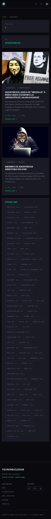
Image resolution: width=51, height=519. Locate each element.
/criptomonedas (29, 222)
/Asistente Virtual (31, 259)
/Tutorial (13, 217)
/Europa (12, 410)
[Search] (36, 4)
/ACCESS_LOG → (11, 119)
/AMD (28, 228)
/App (25, 295)
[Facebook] (29, 488)
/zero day (13, 426)
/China (30, 337)
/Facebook (13, 254)
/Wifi (38, 415)
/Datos (23, 322)
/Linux (11, 269)
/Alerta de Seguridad (31, 269)
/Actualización (15, 311)
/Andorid (37, 379)
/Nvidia (24, 275)
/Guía (25, 410)
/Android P (36, 358)
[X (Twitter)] (35, 488)
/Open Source (14, 400)
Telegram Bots (8, 492)
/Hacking (32, 306)
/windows (12, 301)
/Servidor (30, 389)
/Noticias (13, 207)
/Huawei (26, 363)
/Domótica (25, 290)
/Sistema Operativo (17, 379)
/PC (26, 384)
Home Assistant (8, 496)
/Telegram (13, 212)
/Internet (13, 280)
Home (3, 488)
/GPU (11, 342)
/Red (30, 400)
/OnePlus (38, 322)
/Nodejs (12, 295)
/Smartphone (14, 337)
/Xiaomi (28, 254)
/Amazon (12, 259)
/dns (11, 394)
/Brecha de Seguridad (18, 332)
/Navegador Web (15, 374)
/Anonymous (10, 88)
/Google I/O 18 (15, 431)
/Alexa (11, 285)
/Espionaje (13, 389)
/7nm (32, 431)
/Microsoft (13, 243)
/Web (28, 368)
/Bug (11, 275)
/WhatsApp (13, 348)
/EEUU (38, 410)
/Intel (11, 249)
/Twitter (12, 415)
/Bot (24, 249)
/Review (12, 363)
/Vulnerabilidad (34, 238)
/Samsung (26, 264)
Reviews (5, 500)
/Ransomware (30, 348)
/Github (24, 342)
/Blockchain (27, 285)
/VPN (11, 358)
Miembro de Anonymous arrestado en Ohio (19, 168)
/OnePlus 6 (13, 368)
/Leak (37, 394)
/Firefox (12, 327)
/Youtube (12, 405)
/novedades (13, 228)
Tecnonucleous (13, 469)
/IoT (40, 301)
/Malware (12, 233)
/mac (11, 353)
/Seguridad (31, 207)
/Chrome (25, 420)
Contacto (5, 504)
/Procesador (30, 280)
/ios (11, 290)
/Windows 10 (14, 238)
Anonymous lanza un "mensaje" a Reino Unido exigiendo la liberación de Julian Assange (25, 95)
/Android (30, 212)
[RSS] (40, 488)
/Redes (11, 420)
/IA (25, 327)
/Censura (24, 353)
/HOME (4, 17)
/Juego (11, 264)
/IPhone (28, 316)
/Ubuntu (27, 405)
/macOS (32, 311)
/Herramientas (15, 306)
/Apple (29, 217)
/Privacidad (29, 233)
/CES (38, 353)
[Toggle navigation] (47, 4)
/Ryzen (27, 301)
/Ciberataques (24, 88)
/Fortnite (13, 384)
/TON (11, 322)
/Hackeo (21, 162)
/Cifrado (12, 436)
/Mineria (29, 426)
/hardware (13, 316)
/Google (12, 222)
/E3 (22, 358)
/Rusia (23, 394)
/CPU (26, 415)
